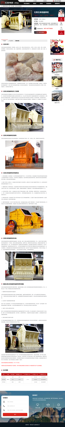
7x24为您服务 (61, 16)
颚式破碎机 (48, 3)
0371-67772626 (57, 1)
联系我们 (45, 1)
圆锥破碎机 (57, 3)
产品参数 (11, 40)
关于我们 (35, 1)
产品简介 (4, 40)
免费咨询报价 (41, 32)
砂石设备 (12, 6)
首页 (25, 1)
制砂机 (34, 3)
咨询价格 (17, 40)
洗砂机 (41, 3)
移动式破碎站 (27, 3)
